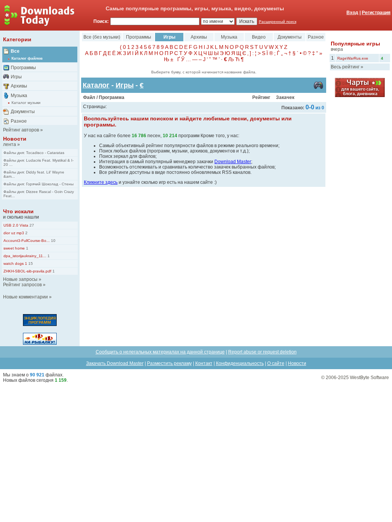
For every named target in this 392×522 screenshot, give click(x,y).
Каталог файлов (26, 58)
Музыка (19, 95)
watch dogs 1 (15, 263)
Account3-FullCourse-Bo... (26, 240)
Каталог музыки (26, 103)
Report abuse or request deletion (262, 352)
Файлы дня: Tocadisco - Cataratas (33, 153)
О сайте (275, 363)
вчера (337, 49)
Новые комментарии (25, 297)
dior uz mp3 (13, 233)
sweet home (14, 248)
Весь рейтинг (345, 67)
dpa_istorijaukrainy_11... (24, 256)
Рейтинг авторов (21, 130)
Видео (259, 37)
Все (15, 51)
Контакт (203, 363)
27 (31, 225)
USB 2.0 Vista (15, 225)
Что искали (18, 211)
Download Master (232, 161)
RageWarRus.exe (352, 58)
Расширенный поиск (277, 21)
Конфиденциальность (240, 363)
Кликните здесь (101, 182)
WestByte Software (369, 377)
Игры (16, 76)
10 (53, 240)
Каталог (96, 85)
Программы (23, 67)
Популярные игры (355, 44)
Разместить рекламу (169, 363)
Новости (14, 139)
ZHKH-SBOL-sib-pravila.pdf (27, 271)
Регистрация (376, 12)
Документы (23, 111)
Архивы (19, 86)
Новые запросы (20, 279)
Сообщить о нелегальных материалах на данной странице (160, 352)
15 (30, 263)
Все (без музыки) (101, 37)
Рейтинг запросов (22, 284)
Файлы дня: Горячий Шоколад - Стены (38, 184)
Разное (19, 121)
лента (9, 144)
